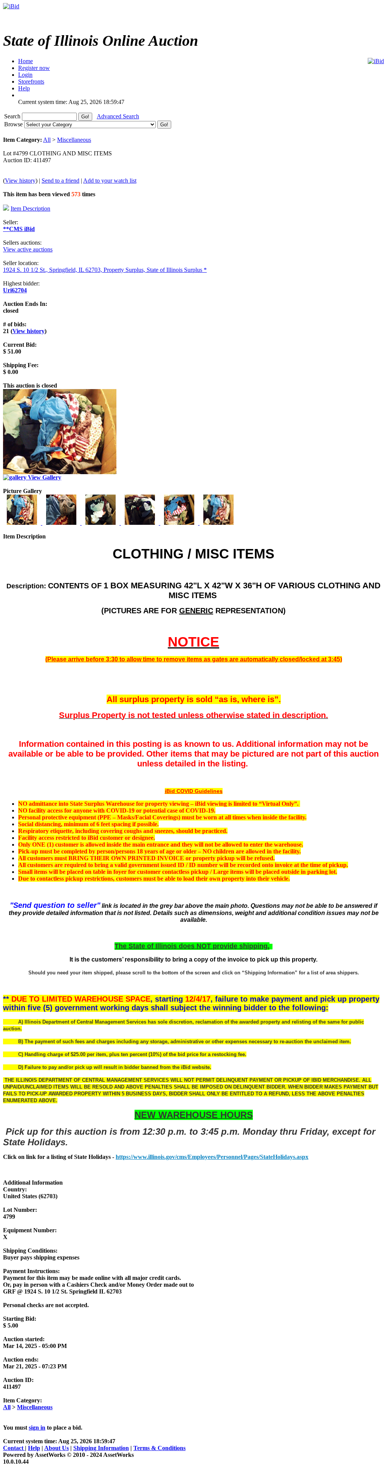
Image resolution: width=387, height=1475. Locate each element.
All (47, 139)
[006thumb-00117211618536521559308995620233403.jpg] (218, 523)
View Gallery (43, 477)
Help (34, 1448)
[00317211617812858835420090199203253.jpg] (101, 523)
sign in (37, 1427)
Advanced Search (118, 116)
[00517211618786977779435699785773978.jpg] (180, 523)
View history (20, 180)
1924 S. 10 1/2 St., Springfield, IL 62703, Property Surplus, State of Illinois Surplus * (105, 270)
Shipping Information (101, 1448)
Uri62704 (15, 290)
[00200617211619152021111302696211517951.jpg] (62, 523)
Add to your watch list (109, 180)
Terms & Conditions (159, 1448)
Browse (14, 124)
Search (13, 116)
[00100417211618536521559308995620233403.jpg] (22, 523)
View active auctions (28, 249)
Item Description (30, 208)
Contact (14, 1448)
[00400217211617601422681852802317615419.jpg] (140, 523)
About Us (56, 1448)
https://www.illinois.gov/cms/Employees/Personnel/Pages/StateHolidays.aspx (212, 1157)
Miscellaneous (74, 139)
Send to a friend (60, 180)
